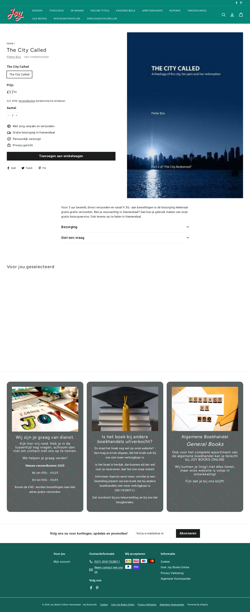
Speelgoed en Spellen (102, 18)
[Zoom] (185, 115)
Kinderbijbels (125, 10)
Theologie (56, 10)
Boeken (37, 10)
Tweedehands (197, 10)
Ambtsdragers (152, 10)
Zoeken (165, 561)
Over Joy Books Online (175, 567)
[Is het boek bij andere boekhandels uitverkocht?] (125, 409)
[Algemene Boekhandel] (205, 409)
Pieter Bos (14, 57)
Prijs (10, 85)
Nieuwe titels (100, 10)
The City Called (18, 66)
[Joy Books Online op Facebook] (91, 587)
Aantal (11, 108)
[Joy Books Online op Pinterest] (97, 587)
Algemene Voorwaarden (176, 578)
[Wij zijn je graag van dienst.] (45, 409)
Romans (174, 10)
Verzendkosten (27, 101)
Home (10, 43)
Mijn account (62, 561)
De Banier (77, 10)
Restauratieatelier (67, 18)
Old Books (39, 18)
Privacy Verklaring (172, 573)
